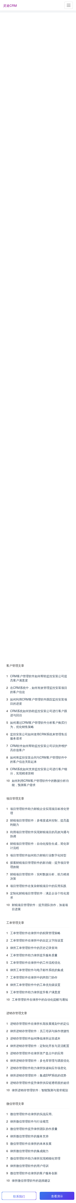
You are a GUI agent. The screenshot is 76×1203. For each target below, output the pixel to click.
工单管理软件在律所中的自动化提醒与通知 (40, 999)
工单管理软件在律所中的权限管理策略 (35, 933)
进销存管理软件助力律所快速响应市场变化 (38, 1068)
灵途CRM (10, 5)
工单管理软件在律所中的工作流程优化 (35, 962)
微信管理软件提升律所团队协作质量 (33, 1129)
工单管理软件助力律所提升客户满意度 (35, 992)
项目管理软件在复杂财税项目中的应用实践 (38, 886)
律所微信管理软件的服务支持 (29, 1136)
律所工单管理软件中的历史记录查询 (33, 948)
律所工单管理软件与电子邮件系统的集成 (36, 970)
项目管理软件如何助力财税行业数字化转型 (38, 855)
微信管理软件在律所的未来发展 (31, 1143)
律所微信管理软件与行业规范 (29, 1121)
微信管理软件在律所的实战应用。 (32, 1114)
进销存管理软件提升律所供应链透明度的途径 (39, 1082)
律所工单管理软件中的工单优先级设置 (35, 984)
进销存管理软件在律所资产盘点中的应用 (36, 1053)
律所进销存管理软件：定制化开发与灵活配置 (39, 1046)
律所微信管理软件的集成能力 (29, 1151)
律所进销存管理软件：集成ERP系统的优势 (38, 1075)
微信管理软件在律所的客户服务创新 (33, 1173)
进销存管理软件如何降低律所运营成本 (35, 1038)
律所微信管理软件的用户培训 (29, 1165)
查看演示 (57, 1196)
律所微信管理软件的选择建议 (31, 1180)
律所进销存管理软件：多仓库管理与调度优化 (39, 1060)
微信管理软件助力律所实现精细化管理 (35, 1158)
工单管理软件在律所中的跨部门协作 (33, 977)
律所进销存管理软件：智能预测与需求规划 (40, 1090)
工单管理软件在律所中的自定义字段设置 (36, 940)
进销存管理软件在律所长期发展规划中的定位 (39, 1023)
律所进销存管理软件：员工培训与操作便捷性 (39, 1031)
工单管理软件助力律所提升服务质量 (33, 955)
